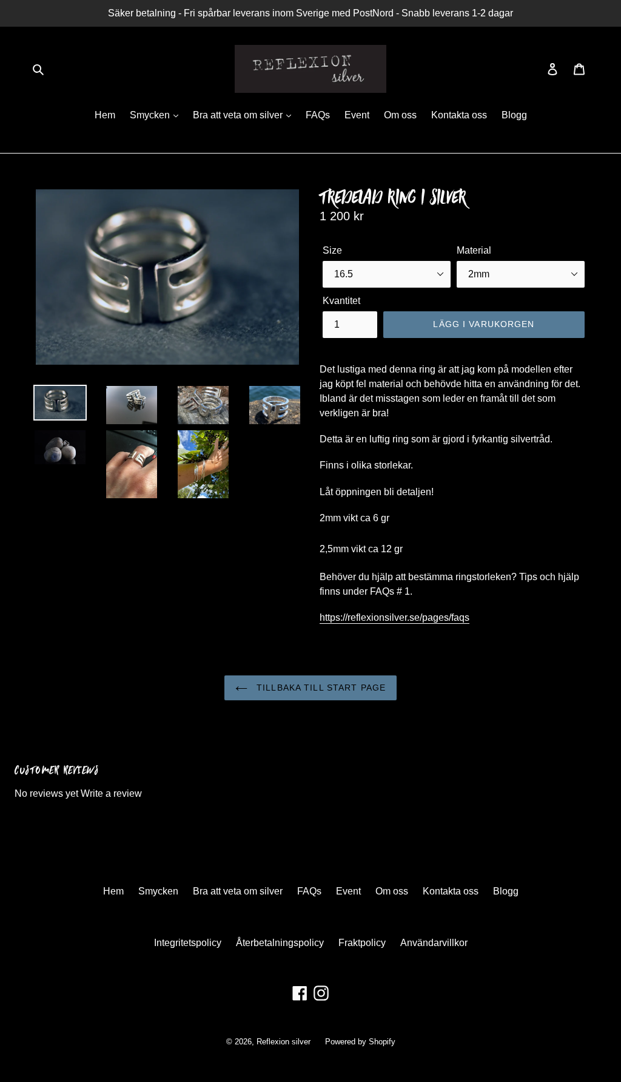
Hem (105, 115)
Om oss (400, 115)
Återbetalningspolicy (280, 943)
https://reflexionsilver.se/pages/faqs (394, 617)
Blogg (514, 115)
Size (332, 250)
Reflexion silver (283, 1041)
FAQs (318, 115)
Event (356, 115)
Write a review (111, 793)
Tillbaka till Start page (319, 687)
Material (474, 250)
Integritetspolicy (187, 943)
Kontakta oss (459, 115)
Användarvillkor (434, 943)
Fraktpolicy (362, 943)
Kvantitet (341, 301)
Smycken (151, 115)
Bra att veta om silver (239, 115)
